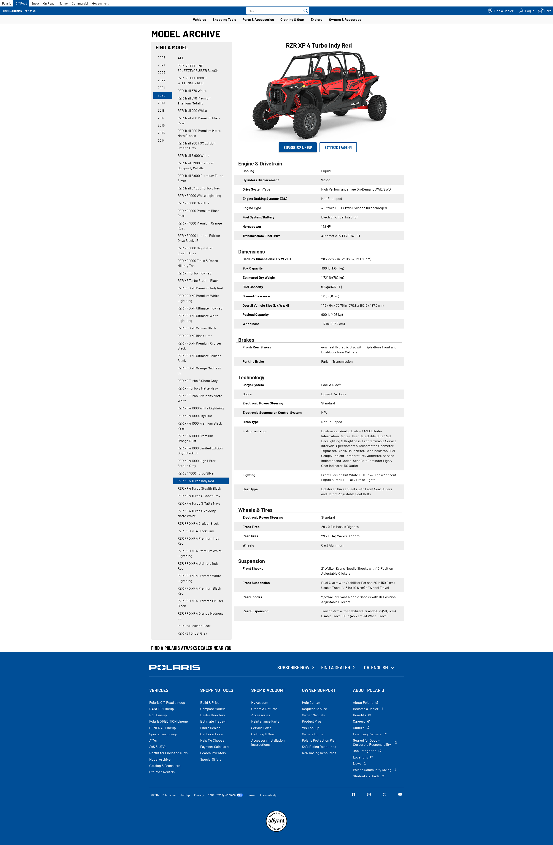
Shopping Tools (224, 19)
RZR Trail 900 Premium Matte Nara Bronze (199, 133)
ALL (181, 57)
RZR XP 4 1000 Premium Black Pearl (200, 425)
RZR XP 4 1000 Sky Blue (195, 416)
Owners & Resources (345, 19)
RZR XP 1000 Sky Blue (194, 203)
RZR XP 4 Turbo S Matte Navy (199, 503)
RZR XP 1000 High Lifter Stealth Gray (195, 250)
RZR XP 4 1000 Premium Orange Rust (195, 438)
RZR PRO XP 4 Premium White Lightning (200, 553)
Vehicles (199, 19)
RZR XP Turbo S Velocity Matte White (200, 398)
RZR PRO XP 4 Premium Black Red (199, 590)
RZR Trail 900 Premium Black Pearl (199, 120)
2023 (161, 72)
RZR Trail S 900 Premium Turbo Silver (201, 178)
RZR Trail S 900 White (194, 155)
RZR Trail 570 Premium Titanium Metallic (194, 100)
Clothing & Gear (292, 19)
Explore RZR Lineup (298, 147)
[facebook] (353, 795)
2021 (161, 87)
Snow (35, 3)
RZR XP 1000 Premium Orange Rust (200, 225)
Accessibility (268, 795)
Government (100, 3)
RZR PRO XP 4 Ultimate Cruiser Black (200, 603)
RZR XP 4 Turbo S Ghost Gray (199, 496)
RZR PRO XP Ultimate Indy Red (200, 308)
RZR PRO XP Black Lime (195, 336)
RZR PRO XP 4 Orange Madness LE (201, 615)
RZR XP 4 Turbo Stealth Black (199, 488)
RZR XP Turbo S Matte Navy (198, 388)
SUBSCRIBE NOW (293, 667)
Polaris (6, 3)
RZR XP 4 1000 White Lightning (201, 408)
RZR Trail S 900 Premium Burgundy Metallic (196, 165)
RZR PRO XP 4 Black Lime (196, 531)
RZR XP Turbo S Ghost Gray (198, 380)
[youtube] (400, 795)
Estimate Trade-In (338, 147)
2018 (161, 110)
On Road (48, 3)
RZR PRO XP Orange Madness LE (199, 370)
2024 (161, 65)
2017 (161, 118)
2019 (161, 103)
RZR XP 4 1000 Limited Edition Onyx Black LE (200, 450)
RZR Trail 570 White (192, 90)
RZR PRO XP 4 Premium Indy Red (198, 540)
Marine (63, 3)
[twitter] (384, 795)
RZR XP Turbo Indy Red (194, 273)
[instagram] (369, 795)
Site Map (184, 795)
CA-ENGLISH (376, 667)
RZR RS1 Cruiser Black (194, 626)
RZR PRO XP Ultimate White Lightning (198, 318)
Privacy (199, 795)
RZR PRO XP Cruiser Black (197, 328)
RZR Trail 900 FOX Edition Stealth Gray (197, 145)
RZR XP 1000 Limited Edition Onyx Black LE (199, 237)
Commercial (80, 3)
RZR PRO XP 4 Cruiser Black (198, 523)
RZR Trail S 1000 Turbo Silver (199, 188)
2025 (161, 57)
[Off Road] (19, 11)
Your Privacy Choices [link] (222, 795)
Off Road (21, 3)
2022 (161, 80)
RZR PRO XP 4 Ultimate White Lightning (199, 578)
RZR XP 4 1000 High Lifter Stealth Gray (197, 463)
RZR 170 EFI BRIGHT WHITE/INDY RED (192, 80)
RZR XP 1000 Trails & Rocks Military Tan (198, 263)
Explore (317, 19)
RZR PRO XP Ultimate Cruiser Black (199, 358)
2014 (161, 140)
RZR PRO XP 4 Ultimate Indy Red (198, 565)
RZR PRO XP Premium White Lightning (198, 298)
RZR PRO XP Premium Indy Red (200, 288)
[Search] (304, 10)
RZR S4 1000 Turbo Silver (196, 473)
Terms (251, 795)
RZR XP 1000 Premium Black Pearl (198, 213)
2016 (161, 125)
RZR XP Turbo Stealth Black (198, 280)
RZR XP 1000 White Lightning (199, 195)
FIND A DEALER (335, 667)
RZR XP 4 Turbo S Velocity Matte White (197, 513)
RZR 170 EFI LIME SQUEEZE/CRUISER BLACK (198, 68)
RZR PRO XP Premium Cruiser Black (199, 345)
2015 (161, 133)
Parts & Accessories (258, 19)
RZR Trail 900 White (192, 110)
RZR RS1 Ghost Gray (192, 633)
